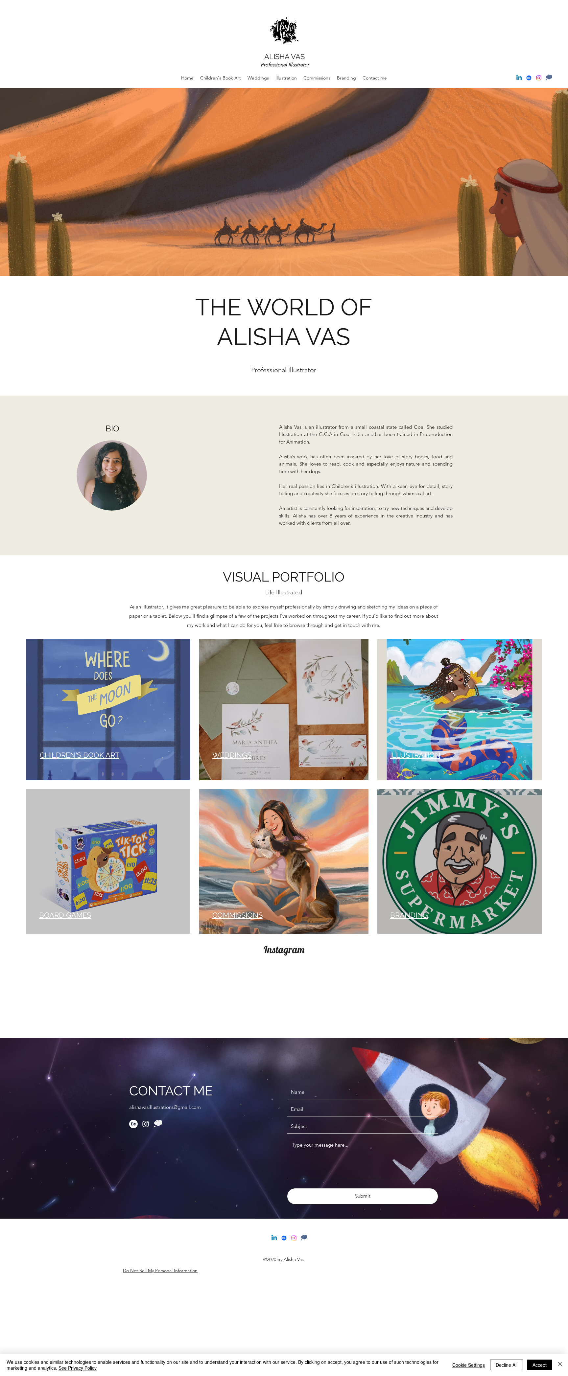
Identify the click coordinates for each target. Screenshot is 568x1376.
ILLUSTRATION (415, 755)
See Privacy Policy (78, 1368)
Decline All (506, 1365)
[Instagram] (538, 78)
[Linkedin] (519, 78)
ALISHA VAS (284, 56)
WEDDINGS (231, 755)
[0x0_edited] (158, 1124)
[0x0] (548, 78)
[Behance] (529, 78)
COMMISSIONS (237, 915)
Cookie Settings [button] (468, 1365)
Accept (539, 1365)
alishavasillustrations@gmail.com (165, 1107)
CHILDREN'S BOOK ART (79, 755)
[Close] (560, 1365)
